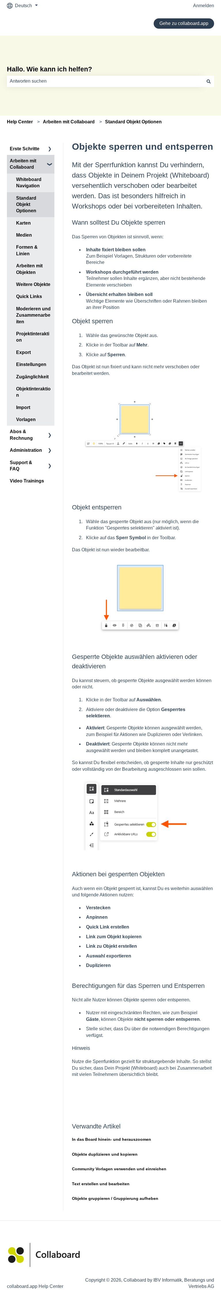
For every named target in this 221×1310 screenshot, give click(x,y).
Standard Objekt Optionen (133, 121)
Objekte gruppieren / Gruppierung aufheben (115, 1198)
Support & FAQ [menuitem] (21, 465)
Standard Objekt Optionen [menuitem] (26, 204)
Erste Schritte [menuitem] (24, 148)
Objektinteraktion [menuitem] (33, 392)
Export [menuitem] (23, 352)
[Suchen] (208, 81)
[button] (49, 149)
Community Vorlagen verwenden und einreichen (119, 1169)
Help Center (20, 121)
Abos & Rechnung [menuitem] (21, 434)
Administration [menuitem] (26, 450)
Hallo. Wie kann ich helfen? (49, 69)
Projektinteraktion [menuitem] (32, 336)
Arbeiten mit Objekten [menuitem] (29, 269)
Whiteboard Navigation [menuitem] (28, 182)
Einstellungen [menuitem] (31, 364)
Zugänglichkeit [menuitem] (32, 376)
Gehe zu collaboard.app (183, 23)
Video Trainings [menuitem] (27, 480)
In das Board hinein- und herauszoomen (111, 1139)
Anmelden (203, 5)
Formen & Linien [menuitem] (27, 250)
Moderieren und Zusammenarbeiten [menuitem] (33, 315)
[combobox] (105, 81)
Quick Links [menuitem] (29, 296)
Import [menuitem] (23, 407)
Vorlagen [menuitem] (26, 419)
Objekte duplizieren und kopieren (105, 1154)
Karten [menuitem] (23, 223)
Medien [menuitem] (24, 235)
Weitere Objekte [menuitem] (33, 284)
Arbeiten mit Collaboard (69, 121)
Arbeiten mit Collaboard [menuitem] (23, 164)
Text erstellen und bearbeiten (100, 1183)
